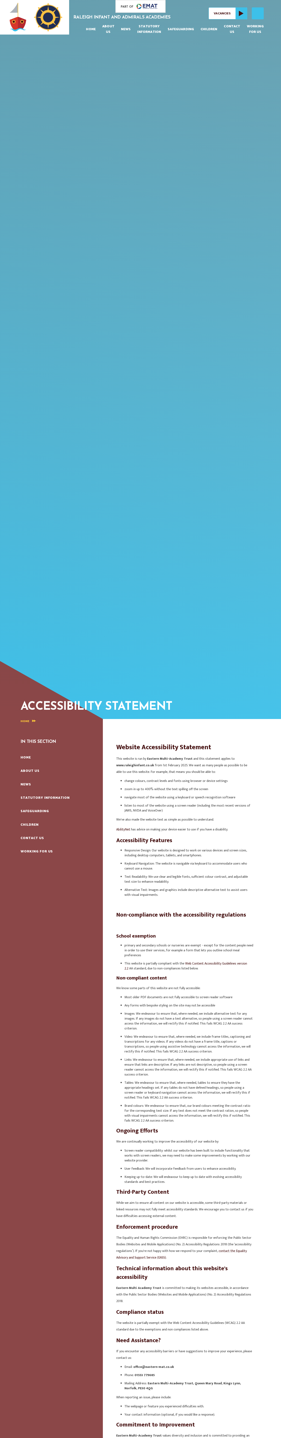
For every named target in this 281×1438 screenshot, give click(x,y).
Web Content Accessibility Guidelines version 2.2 (185, 966)
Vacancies (222, 13)
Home (25, 721)
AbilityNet (123, 829)
